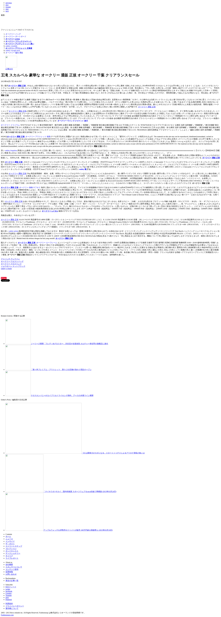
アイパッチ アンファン (10, 259)
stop (7, 9)
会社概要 (9, 565)
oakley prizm (13, 231)
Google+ (9, 593)
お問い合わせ (11, 574)
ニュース (9, 539)
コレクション (11, 549)
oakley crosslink (11, 46)
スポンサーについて (14, 567)
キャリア (9, 556)
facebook (9, 591)
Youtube (9, 595)
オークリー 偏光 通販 (14, 53)
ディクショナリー (13, 553)
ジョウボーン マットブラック (13, 266)
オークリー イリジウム (10, 125)
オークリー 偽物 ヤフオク (30, 187)
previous (9, 3)
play (7, 5)
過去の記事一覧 (12, 581)
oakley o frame (6, 269)
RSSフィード (11, 587)
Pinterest (9, 600)
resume (8, 7)
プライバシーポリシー (15, 606)
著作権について (12, 608)
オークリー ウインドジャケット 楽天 (73, 121)
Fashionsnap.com (7, 615)
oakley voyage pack (13, 50)
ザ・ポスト (10, 544)
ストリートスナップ (14, 546)
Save (4, 278)
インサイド (10, 541)
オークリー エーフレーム (46, 243)
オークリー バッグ (13, 34)
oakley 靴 (83, 169)
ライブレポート (12, 558)
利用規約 (9, 604)
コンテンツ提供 (12, 569)
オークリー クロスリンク (11, 264)
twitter (8, 589)
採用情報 (9, 572)
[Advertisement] (18, 298)
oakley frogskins (11, 150)
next (7, 11)
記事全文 (9, 69)
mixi (7, 597)
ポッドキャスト (12, 551)
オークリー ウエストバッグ (12, 261)
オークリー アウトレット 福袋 (38, 137)
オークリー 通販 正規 (17, 86)
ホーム (8, 536)
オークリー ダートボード (16, 36)
